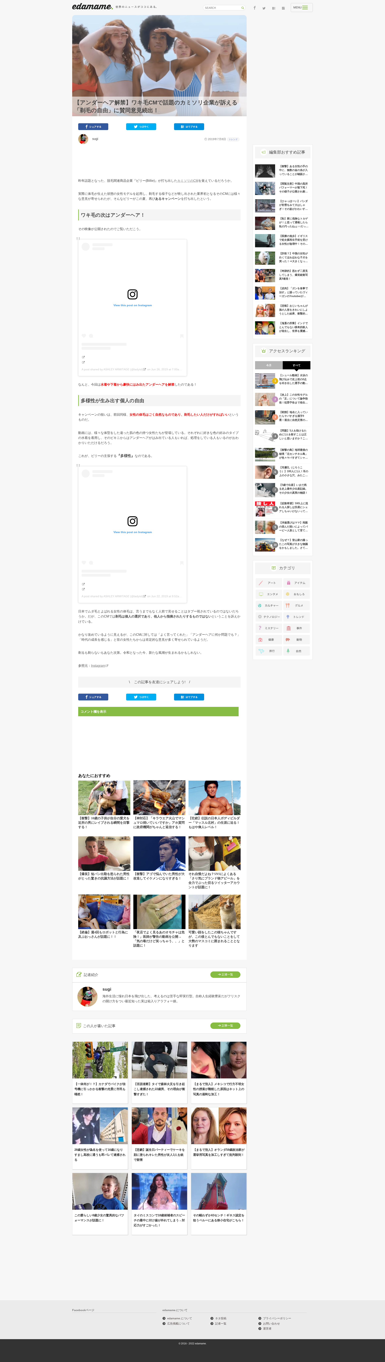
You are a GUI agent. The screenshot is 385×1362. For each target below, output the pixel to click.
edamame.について (179, 1318)
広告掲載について (178, 1323)
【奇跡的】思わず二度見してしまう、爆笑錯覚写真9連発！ (293, 274)
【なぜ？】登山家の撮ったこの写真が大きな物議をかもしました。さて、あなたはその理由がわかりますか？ (293, 548)
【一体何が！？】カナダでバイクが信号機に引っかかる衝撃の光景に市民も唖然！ (100, 1089)
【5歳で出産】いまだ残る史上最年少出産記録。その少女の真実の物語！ (293, 488)
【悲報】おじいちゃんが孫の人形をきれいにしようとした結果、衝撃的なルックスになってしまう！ (293, 313)
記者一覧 (227, 974)
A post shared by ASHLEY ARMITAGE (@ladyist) (112, 369)
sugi (93, 138)
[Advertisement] (159, 161)
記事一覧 (227, 1025)
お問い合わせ (271, 1323)
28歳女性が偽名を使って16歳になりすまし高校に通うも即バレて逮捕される (100, 1154)
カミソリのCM (187, 180)
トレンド (233, 139)
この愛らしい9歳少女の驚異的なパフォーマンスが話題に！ (99, 1217)
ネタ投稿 (220, 1318)
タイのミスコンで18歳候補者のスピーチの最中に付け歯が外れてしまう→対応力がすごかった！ (159, 1220)
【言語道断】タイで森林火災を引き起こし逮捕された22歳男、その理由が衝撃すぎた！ (159, 1089)
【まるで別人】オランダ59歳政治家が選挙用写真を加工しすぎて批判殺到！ (218, 1152)
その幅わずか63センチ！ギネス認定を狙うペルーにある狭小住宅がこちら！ (218, 1217)
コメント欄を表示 (93, 711)
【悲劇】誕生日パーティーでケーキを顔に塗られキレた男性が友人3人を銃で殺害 (159, 1154)
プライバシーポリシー (277, 1318)
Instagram (98, 665)
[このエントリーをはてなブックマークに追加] (189, 127)
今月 (269, 365)
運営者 (267, 1328)
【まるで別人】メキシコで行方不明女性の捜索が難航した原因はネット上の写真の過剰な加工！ (218, 1089)
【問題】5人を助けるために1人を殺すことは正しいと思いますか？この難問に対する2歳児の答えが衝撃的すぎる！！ (293, 438)
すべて (297, 365)
